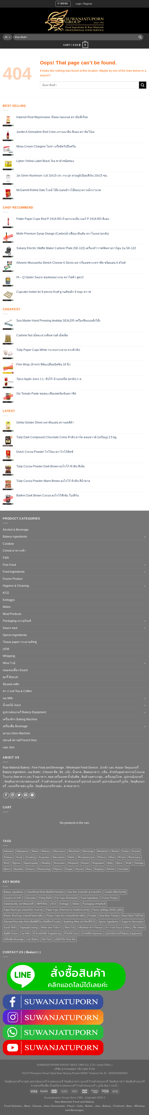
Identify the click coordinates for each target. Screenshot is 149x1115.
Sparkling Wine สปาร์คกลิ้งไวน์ (79, 921)
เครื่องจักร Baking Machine (20, 719)
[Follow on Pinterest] (32, 795)
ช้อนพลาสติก (11, 684)
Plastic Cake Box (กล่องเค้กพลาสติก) (66, 915)
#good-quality (31, 863)
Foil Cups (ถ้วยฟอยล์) (66, 898)
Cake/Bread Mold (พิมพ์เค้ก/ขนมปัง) (45, 892)
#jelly (110, 863)
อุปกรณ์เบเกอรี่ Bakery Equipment (24, 712)
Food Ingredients (14, 571)
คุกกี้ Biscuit (10, 677)
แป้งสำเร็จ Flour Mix (65, 939)
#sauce (30, 869)
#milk (129, 863)
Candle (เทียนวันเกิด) (115, 892)
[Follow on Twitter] (19, 795)
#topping (98, 869)
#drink (71, 857)
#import (85, 863)
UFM (6, 649)
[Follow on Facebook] (6, 795)
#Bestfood (74, 851)
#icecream (59, 863)
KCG (6, 592)
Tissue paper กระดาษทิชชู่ (20, 641)
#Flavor (102, 857)
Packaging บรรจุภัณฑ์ (17, 620)
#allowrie (8, 851)
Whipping (9, 655)
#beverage (88, 851)
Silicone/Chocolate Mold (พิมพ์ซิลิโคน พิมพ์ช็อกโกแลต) (32, 921)
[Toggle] (144, 536)
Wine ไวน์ (9, 663)
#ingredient (98, 863)
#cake (125, 851)
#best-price (59, 851)
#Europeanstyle (86, 857)
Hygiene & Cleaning (16, 585)
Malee (7, 606)
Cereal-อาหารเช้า (14, 550)
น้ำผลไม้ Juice (12, 705)
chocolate (123, 869)
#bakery (46, 851)
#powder (18, 869)
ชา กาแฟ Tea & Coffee (17, 691)
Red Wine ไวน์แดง (109, 915)
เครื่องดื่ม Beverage (15, 726)
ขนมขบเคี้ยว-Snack (15, 670)
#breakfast (102, 851)
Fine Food (9, 564)
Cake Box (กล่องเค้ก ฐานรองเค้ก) (84, 892)
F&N (6, 557)
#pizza (7, 869)
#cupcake (44, 857)
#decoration (59, 857)
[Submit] (140, 37)
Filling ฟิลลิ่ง (45, 898)
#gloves (17, 863)
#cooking (30, 857)
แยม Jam (8, 747)
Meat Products (12, 613)
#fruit (6, 863)
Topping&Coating (28, 927)
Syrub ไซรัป (10, 927)
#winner (111, 869)
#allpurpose (22, 851)
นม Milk (8, 698)
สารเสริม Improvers (92, 933)
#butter (115, 851)
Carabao (8, 543)
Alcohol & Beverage (16, 529)
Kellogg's (9, 599)
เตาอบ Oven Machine (16, 733)
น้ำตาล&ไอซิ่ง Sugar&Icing (47, 933)
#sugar (68, 869)
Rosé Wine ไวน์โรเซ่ (132, 915)
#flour (112, 857)
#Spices (57, 869)
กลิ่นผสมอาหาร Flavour (90, 927)
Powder (92, 915)
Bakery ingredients (15, 536)
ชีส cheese (139, 927)
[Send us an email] (26, 795)
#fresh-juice (134, 857)
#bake (35, 851)
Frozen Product (13, 578)
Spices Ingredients (15, 635)
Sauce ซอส (10, 627)
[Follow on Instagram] (13, 795)
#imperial (73, 863)
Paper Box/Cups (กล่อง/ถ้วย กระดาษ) (23, 909)
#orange (139, 863)
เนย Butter (32, 939)
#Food (121, 857)
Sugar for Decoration (132, 921)
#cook (19, 857)
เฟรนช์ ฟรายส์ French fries (20, 740)
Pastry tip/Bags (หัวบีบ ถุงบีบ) (107, 909)
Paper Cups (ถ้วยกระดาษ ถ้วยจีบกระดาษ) (67, 909)
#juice (119, 863)
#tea (88, 869)
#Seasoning (43, 869)
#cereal (136, 851)
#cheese (8, 857)
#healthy (46, 863)
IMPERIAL (42, 903)
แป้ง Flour (46, 939)
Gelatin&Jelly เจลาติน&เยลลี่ (18, 903)
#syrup (79, 869)
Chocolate (30, 898)
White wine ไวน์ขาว (51, 927)
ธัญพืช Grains (11, 933)
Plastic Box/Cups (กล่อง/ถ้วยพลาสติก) (23, 915)
